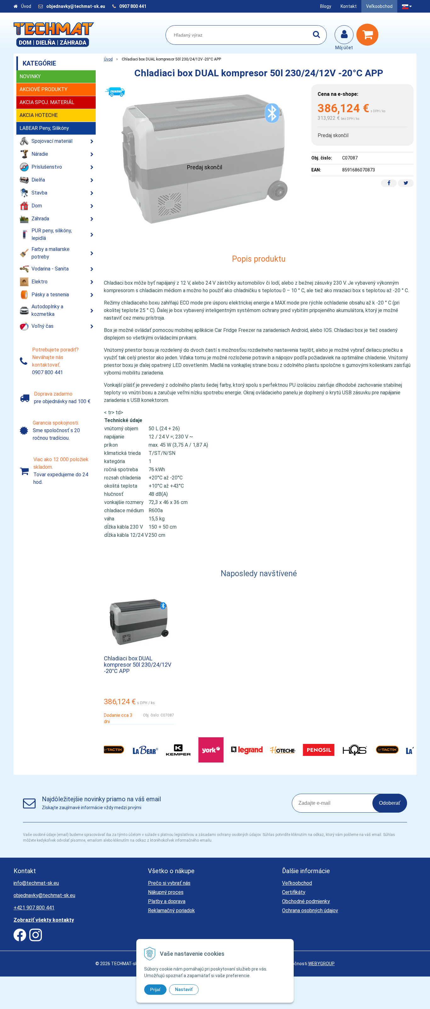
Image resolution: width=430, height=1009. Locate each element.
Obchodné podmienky (306, 901)
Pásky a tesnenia (50, 295)
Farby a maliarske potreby (50, 253)
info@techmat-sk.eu (36, 883)
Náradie (39, 154)
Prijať (155, 989)
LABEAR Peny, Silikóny (44, 128)
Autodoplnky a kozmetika (47, 310)
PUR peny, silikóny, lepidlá (51, 234)
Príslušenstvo (46, 167)
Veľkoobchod (379, 6)
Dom (36, 206)
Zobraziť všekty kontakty (44, 920)
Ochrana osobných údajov (310, 910)
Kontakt (349, 6)
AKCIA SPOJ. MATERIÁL (47, 102)
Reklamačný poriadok (171, 910)
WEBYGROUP (321, 963)
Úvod (26, 6)
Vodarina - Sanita (50, 269)
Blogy (325, 6)
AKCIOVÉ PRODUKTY (43, 89)
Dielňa (38, 180)
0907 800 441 (132, 6)
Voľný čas (42, 326)
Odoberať (389, 803)
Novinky (30, 76)
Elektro (39, 282)
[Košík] (369, 35)
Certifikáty (293, 892)
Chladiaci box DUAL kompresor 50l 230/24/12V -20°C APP (137, 664)
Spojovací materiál (51, 141)
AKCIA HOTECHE (39, 115)
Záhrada (40, 219)
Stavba (39, 193)
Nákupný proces (166, 892)
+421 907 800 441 (34, 908)
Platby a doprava (166, 901)
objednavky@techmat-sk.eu (76, 6)
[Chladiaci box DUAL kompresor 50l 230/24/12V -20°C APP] (204, 159)
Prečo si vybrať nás (169, 883)
